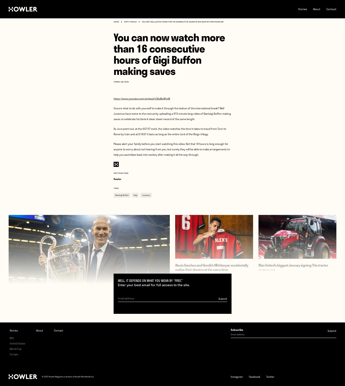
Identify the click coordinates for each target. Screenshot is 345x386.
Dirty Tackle (130, 22)
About (316, 9)
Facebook (254, 377)
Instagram (237, 377)
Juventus (146, 195)
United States (17, 343)
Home (116, 22)
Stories (302, 9)
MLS (12, 338)
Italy (135, 195)
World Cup (16, 349)
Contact (331, 9)
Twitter (270, 377)
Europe (14, 354)
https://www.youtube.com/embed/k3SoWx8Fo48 (142, 99)
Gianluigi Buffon (122, 195)
